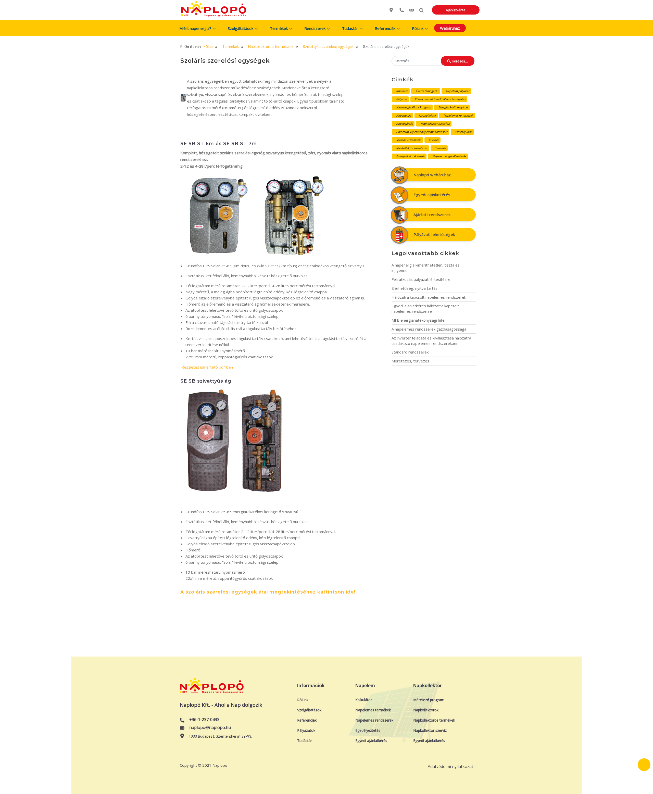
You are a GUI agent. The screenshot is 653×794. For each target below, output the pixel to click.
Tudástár (304, 740)
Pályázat (401, 99)
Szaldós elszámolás (408, 140)
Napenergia (403, 115)
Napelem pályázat (457, 91)
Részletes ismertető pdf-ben (207, 367)
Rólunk (302, 699)
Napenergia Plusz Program (413, 107)
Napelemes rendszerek (458, 115)
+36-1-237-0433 (204, 719)
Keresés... (459, 61)
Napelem (402, 91)
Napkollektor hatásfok (435, 123)
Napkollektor (427, 115)
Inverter (434, 140)
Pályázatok (306, 730)
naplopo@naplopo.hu (210, 727)
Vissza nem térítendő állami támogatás (440, 99)
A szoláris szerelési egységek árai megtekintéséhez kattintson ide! (267, 592)
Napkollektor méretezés (411, 148)
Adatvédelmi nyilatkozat (450, 766)
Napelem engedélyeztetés (449, 156)
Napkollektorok (425, 710)
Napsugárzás (404, 123)
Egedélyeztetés (367, 730)
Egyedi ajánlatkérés (431, 194)
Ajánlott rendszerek (432, 214)
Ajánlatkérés (456, 10)
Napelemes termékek (373, 710)
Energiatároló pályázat (453, 107)
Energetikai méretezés (410, 156)
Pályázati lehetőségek (434, 234)
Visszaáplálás (463, 132)
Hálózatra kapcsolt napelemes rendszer (421, 132)
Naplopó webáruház (432, 174)
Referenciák (307, 720)
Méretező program (428, 699)
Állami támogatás (427, 91)
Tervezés (440, 148)
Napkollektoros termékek (434, 720)
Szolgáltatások (309, 710)
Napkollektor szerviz (430, 730)
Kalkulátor (363, 699)
